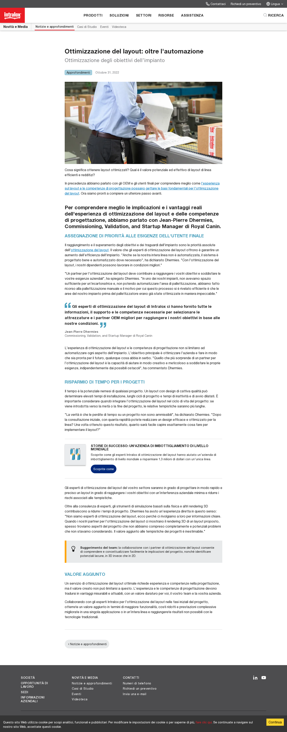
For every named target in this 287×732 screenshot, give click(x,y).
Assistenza (192, 15)
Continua (275, 722)
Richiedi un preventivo (246, 4)
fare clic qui (204, 722)
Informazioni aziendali (33, 699)
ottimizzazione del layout (90, 250)
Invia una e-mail (134, 694)
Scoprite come (103, 469)
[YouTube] (263, 678)
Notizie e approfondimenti (55, 26)
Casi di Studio (87, 27)
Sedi (24, 692)
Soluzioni (119, 15)
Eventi (104, 27)
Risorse (166, 15)
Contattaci (218, 4)
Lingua (275, 4)
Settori (143, 15)
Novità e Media (15, 27)
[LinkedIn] (255, 678)
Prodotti (93, 15)
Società (28, 677)
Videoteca (119, 27)
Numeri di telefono (137, 683)
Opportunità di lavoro (34, 685)
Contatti (131, 677)
